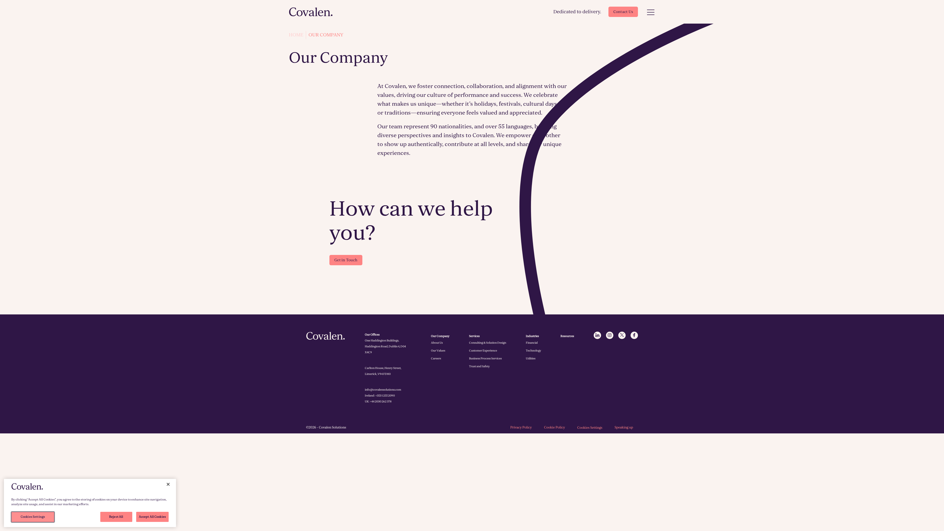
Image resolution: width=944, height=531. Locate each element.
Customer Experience (483, 350)
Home (296, 35)
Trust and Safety (479, 366)
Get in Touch (345, 260)
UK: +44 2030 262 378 (378, 401)
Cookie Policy (554, 427)
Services (474, 336)
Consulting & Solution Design (487, 342)
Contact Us (623, 11)
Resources (567, 336)
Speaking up (624, 427)
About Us (437, 342)
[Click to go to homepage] (311, 12)
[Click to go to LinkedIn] (597, 335)
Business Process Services (485, 358)
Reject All (116, 517)
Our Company (440, 336)
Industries (532, 336)
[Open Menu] (651, 12)
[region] (90, 503)
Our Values (438, 350)
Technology (533, 350)
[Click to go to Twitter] (622, 335)
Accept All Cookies (152, 517)
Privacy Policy (521, 427)
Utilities (530, 358)
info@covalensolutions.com (383, 389)
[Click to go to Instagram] (609, 335)
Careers (436, 358)
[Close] (168, 484)
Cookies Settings (589, 428)
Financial (532, 342)
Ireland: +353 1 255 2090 (380, 395)
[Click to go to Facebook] (634, 335)
